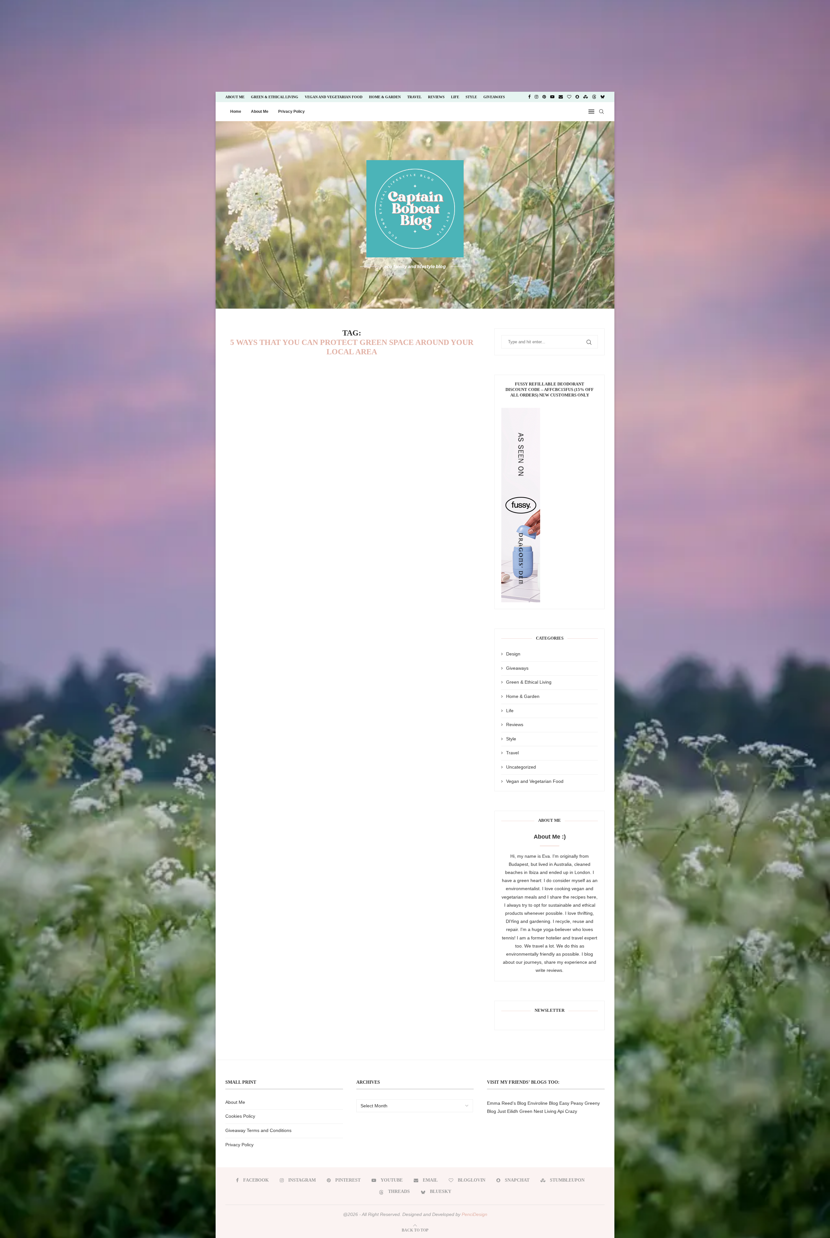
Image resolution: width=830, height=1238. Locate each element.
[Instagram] (536, 97)
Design (513, 653)
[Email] (561, 97)
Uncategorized (521, 767)
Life (455, 97)
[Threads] (594, 97)
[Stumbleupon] (585, 97)
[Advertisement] (54, 45)
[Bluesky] (602, 97)
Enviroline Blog (543, 1103)
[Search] (601, 111)
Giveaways (494, 97)
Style (471, 97)
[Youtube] (552, 97)
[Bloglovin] (569, 97)
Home (235, 111)
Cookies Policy (240, 1116)
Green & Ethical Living (274, 97)
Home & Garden (385, 97)
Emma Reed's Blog (506, 1103)
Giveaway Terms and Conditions (258, 1130)
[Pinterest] (544, 97)
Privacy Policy (291, 111)
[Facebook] (529, 97)
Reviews (436, 97)
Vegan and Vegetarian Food (333, 97)
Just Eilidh (507, 1111)
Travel (414, 97)
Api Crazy (567, 1111)
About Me (234, 97)
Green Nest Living (537, 1111)
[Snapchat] (577, 97)
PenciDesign (474, 1214)
